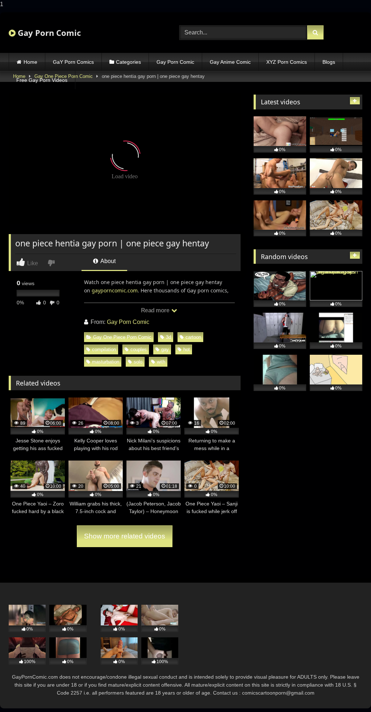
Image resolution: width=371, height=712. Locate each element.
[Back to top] (349, 692)
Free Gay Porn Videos (41, 80)
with (161, 362)
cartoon (193, 337)
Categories (128, 62)
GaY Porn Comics (73, 62)
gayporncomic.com (115, 290)
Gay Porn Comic (48, 32)
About (107, 261)
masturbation (105, 362)
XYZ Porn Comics (286, 62)
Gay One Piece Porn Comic (122, 337)
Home (30, 62)
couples (138, 349)
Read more (156, 310)
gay (165, 349)
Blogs (328, 62)
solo (138, 362)
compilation (104, 349)
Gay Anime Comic (230, 62)
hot (186, 349)
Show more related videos (124, 536)
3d (168, 337)
